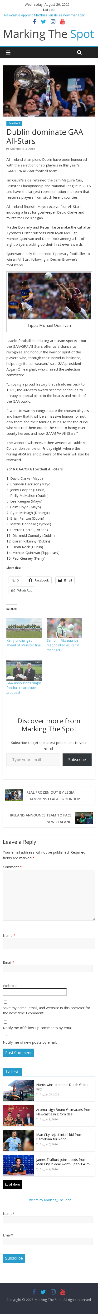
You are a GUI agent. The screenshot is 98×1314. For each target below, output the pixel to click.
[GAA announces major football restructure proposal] (24, 670)
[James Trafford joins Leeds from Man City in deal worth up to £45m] (18, 1157)
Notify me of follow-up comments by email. (38, 1027)
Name (9, 935)
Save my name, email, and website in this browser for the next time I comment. (46, 1010)
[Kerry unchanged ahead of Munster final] (24, 628)
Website (10, 985)
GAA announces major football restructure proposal (23, 688)
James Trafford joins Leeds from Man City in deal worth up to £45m (63, 1162)
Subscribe (77, 759)
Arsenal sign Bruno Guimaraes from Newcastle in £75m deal (63, 1112)
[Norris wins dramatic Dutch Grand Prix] (18, 1082)
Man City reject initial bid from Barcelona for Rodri (59, 1137)
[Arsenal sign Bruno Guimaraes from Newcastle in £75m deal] (18, 1107)
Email (8, 962)
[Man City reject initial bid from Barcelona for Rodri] (18, 1132)
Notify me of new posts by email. (30, 1042)
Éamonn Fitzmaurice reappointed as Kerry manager (63, 645)
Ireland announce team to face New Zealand (41, 818)
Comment (12, 867)
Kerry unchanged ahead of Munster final (23, 642)
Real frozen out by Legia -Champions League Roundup (53, 795)
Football (14, 123)
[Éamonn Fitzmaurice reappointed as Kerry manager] (64, 628)
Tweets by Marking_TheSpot (49, 1200)
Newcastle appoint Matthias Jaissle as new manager (44, 15)
